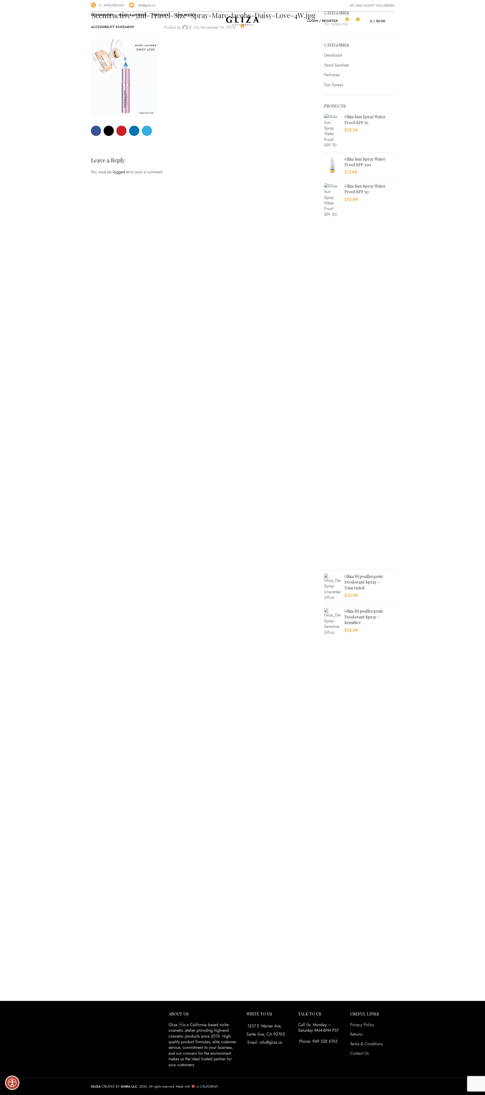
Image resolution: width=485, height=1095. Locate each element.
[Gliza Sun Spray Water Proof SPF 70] (332, 131)
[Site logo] (242, 20)
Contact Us (359, 1053)
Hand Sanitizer (336, 65)
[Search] (392, 21)
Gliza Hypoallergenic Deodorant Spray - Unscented (363, 582)
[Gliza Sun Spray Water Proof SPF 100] (332, 165)
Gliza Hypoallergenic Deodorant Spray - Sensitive (363, 616)
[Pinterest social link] (121, 131)
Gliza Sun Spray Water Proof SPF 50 (364, 188)
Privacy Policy (362, 1025)
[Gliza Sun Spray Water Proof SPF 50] (332, 374)
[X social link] (109, 131)
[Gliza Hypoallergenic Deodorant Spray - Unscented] (332, 587)
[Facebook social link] (96, 131)
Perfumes (332, 75)
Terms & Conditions (366, 1044)
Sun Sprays (333, 85)
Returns (356, 1034)
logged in (121, 172)
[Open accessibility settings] (12, 1083)
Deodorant (333, 55)
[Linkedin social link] (134, 131)
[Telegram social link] (147, 131)
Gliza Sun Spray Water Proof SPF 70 (364, 119)
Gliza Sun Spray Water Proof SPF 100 (364, 161)
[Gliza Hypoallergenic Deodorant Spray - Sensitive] (332, 799)
